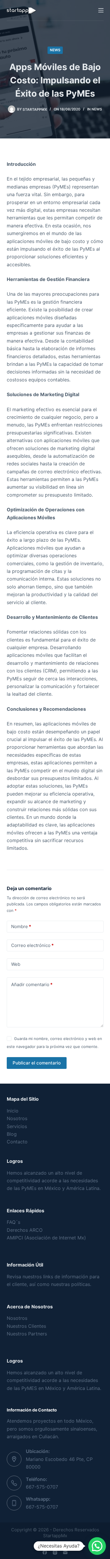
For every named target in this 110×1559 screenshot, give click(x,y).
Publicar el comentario (37, 1063)
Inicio (12, 1111)
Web (15, 964)
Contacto (17, 1142)
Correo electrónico (32, 945)
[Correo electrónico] (65, 1552)
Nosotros (17, 1118)
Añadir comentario (32, 984)
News (55, 50)
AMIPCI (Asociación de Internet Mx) (46, 1238)
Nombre (21, 926)
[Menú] (101, 10)
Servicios (17, 1126)
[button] (97, 1546)
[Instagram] (55, 1552)
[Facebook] (45, 1552)
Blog (12, 1134)
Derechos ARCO (25, 1230)
